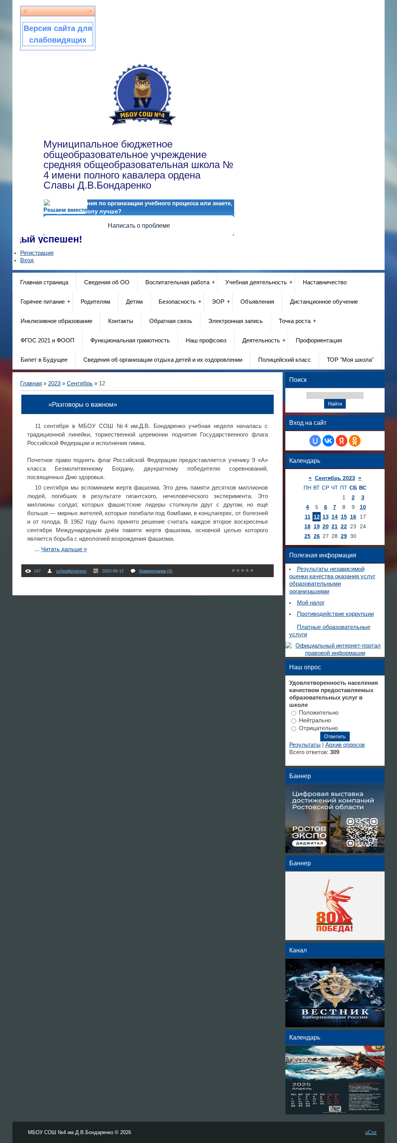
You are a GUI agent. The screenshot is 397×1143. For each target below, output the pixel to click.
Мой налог (311, 603)
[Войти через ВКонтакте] (328, 441)
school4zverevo (71, 571)
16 (353, 517)
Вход (27, 260)
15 (344, 517)
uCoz (371, 1132)
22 (344, 526)
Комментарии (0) (156, 571)
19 (317, 526)
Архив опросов (345, 745)
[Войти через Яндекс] (341, 441)
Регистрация (37, 253)
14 (334, 517)
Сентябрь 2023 (335, 478)
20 (326, 526)
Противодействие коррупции (335, 614)
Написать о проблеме (139, 225)
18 (307, 526)
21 (334, 526)
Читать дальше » (64, 549)
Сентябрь (80, 383)
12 (317, 517)
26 (317, 536)
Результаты (305, 745)
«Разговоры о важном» (82, 404)
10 (363, 507)
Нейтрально (315, 720)
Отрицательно (318, 728)
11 (308, 517)
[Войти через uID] (315, 441)
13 (326, 517)
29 (344, 536)
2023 (54, 383)
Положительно (318, 713)
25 (307, 536)
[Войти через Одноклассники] (355, 441)
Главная (31, 383)
